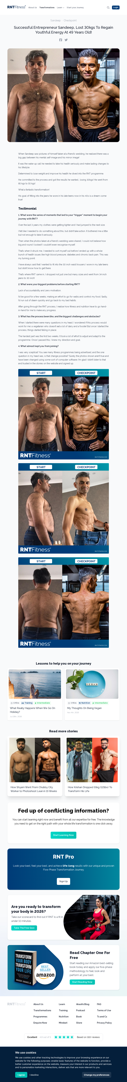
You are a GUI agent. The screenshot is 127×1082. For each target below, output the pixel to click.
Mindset (63, 1023)
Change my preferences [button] (96, 1074)
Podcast (80, 1010)
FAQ (99, 1004)
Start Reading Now (82, 982)
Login (115, 7)
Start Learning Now (63, 835)
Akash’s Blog (82, 1004)
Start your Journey (75, 7)
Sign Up (63, 881)
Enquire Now (40, 1023)
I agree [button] (21, 1074)
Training (63, 1010)
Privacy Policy (104, 1023)
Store (79, 1023)
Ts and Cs (102, 1016)
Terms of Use (104, 1010)
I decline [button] (34, 1074)
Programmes (40, 1016)
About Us (32, 7)
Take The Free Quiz (24, 928)
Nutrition (63, 1016)
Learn (59, 7)
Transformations (47, 7)
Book (79, 1016)
